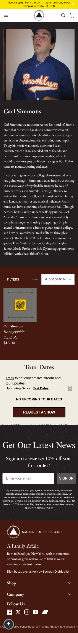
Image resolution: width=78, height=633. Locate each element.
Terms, (44, 626)
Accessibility (70, 626)
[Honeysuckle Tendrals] (20, 305)
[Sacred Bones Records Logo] (39, 15)
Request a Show (39, 412)
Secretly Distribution (56, 571)
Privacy (53, 626)
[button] (6, 15)
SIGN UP (66, 478)
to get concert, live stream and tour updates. (33, 380)
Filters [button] (13, 279)
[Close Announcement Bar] (73, 4)
